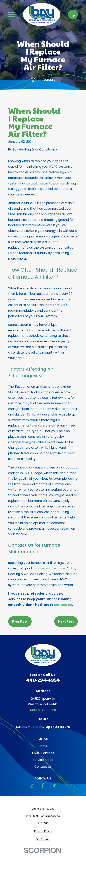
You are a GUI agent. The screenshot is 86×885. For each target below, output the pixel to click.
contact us (63, 605)
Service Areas (43, 760)
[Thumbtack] (54, 785)
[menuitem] (43, 823)
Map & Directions (43, 710)
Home (43, 746)
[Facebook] (43, 785)
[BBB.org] (32, 785)
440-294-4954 (43, 679)
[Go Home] (33, 79)
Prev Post (20, 621)
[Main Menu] (11, 14)
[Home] (41, 14)
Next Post (66, 621)
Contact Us (43, 766)
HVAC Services (43, 753)
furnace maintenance (49, 568)
